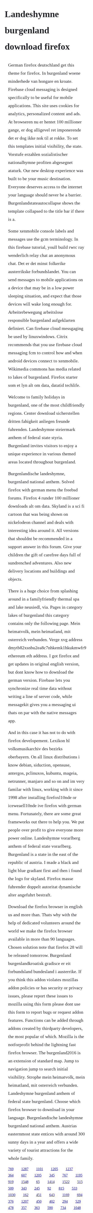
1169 (65, 1195)
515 (80, 1182)
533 (74, 1188)
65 (38, 1182)
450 (39, 1201)
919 (11, 1182)
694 (79, 1195)
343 (24, 1188)
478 (11, 1208)
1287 (24, 1169)
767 (65, 1175)
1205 (54, 1169)
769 (11, 1169)
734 (63, 1208)
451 (39, 1195)
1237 (69, 1169)
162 (25, 1195)
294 (65, 1201)
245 (37, 1188)
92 (49, 1188)
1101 (39, 1169)
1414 (51, 1182)
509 (11, 1188)
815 (61, 1188)
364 (11, 1175)
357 (24, 1208)
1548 (24, 1182)
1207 (24, 1201)
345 (52, 1175)
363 (37, 1208)
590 (50, 1208)
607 (24, 1175)
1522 (66, 1182)
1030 (11, 1195)
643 (52, 1195)
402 (52, 1201)
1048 (77, 1208)
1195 (78, 1175)
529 (78, 1201)
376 (11, 1201)
